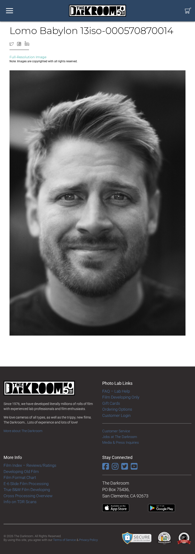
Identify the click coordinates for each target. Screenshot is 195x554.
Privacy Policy (88, 540)
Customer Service (116, 431)
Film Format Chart (20, 477)
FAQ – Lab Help (116, 391)
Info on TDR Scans (20, 501)
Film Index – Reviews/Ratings (30, 465)
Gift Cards (111, 403)
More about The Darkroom (23, 431)
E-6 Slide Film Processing (26, 483)
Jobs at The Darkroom (119, 437)
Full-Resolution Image (28, 57)
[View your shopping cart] (188, 11)
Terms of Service (64, 540)
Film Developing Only (120, 397)
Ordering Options (117, 409)
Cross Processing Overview (28, 495)
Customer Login (116, 415)
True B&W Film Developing (27, 489)
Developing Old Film (21, 471)
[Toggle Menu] (9, 11)
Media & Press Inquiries (120, 442)
